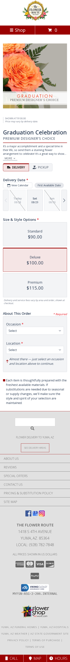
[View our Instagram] (42, 515)
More (8, 158)
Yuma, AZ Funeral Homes (19, 627)
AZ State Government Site (49, 633)
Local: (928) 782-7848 (35, 544)
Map (36, 658)
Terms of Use (35, 646)
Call (13, 658)
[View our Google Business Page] (35, 515)
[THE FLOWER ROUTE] (35, 20)
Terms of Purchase (46, 640)
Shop (20, 30)
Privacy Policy (18, 640)
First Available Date (49, 185)
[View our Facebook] (28, 515)
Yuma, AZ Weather (14, 633)
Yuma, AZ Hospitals (54, 627)
